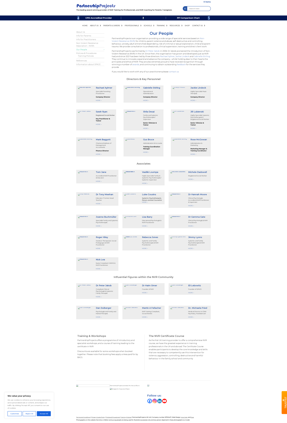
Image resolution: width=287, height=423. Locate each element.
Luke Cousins (149, 194)
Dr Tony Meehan (104, 194)
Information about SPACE (88, 64)
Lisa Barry (147, 217)
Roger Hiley (102, 237)
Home (85, 26)
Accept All (44, 414)
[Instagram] (154, 401)
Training (161, 26)
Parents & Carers (111, 26)
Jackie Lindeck (182, 56)
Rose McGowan (198, 139)
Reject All (29, 414)
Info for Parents (83, 36)
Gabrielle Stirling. (202, 56)
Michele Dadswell (197, 172)
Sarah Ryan (101, 111)
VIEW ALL (84, 367)
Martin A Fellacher (151, 308)
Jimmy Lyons (195, 237)
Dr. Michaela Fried (197, 308)
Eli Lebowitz (194, 285)
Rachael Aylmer (167, 56)
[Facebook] (149, 401)
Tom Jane (101, 172)
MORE (98, 154)
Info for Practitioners (86, 39)
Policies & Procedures (86, 53)
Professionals (132, 26)
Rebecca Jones (150, 237)
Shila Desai (148, 111)
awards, (136, 64)
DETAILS (155, 368)
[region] (29, 405)
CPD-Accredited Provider (98, 18)
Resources (175, 26)
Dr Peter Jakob (153, 51)
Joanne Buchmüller (106, 217)
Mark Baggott (103, 139)
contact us (174, 72)
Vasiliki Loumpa (150, 172)
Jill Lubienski (197, 111)
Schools (148, 26)
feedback (181, 64)
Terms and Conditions (83, 417)
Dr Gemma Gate (196, 217)
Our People (81, 50)
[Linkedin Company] (159, 401)
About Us (94, 26)
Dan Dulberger (103, 308)
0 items (206, 2)
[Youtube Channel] (164, 401)
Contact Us (197, 26)
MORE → (99, 100)
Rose (192, 417)
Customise (14, 414)
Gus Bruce (148, 139)
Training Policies (86, 56)
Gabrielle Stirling (151, 88)
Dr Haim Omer (149, 285)
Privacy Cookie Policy (98, 417)
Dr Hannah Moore (197, 194)
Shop (187, 26)
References (81, 61)
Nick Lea (100, 259)
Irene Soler (184, 417)
